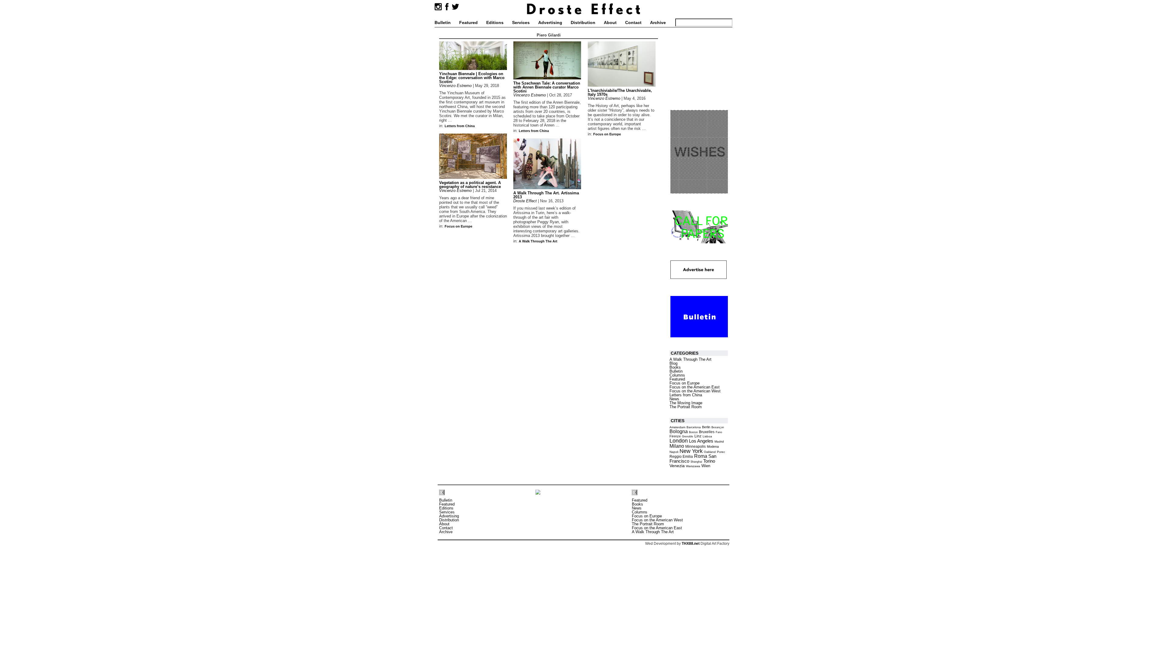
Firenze (675, 436)
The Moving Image (686, 403)
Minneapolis (695, 446)
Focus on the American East (695, 387)
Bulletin (443, 22)
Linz (697, 436)
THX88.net (691, 543)
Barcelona (694, 427)
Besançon (717, 427)
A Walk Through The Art (538, 241)
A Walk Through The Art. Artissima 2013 (546, 195)
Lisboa (707, 436)
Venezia (677, 465)
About (610, 22)
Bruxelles (706, 432)
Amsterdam (677, 427)
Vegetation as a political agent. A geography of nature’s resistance (470, 184)
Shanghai (696, 461)
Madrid (719, 441)
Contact (633, 22)
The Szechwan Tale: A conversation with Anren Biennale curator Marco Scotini (546, 87)
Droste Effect (525, 201)
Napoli (674, 452)
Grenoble (687, 436)
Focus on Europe (607, 134)
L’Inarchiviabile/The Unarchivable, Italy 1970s (620, 92)
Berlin (706, 427)
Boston (693, 432)
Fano (719, 432)
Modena (713, 446)
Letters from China (460, 126)
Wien (705, 466)
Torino (709, 461)
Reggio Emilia (681, 456)
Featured (468, 22)
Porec (721, 452)
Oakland (710, 452)
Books (675, 367)
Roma (700, 456)
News (674, 399)
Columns (677, 375)
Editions (495, 22)
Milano (677, 446)
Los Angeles (701, 440)
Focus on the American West (695, 391)
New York (691, 451)
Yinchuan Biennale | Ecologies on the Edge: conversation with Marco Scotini (471, 77)
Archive (658, 22)
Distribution (583, 22)
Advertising (550, 22)
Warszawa (693, 466)
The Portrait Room (686, 407)
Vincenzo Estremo (455, 85)
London (679, 441)
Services (521, 22)
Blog (673, 363)
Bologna (679, 431)
